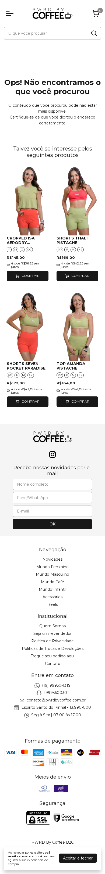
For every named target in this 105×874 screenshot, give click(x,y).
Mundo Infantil (52, 589)
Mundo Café (52, 581)
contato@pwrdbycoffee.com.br (56, 700)
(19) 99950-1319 (56, 685)
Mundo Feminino (52, 566)
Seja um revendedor (52, 633)
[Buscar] (93, 33)
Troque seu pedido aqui (53, 656)
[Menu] (11, 13)
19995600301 (56, 692)
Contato (52, 663)
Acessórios (52, 596)
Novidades (52, 559)
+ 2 (80, 249)
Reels (52, 604)
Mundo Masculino (52, 574)
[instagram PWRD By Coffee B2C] (52, 455)
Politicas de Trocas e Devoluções (52, 648)
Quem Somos (52, 626)
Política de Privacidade (52, 641)
